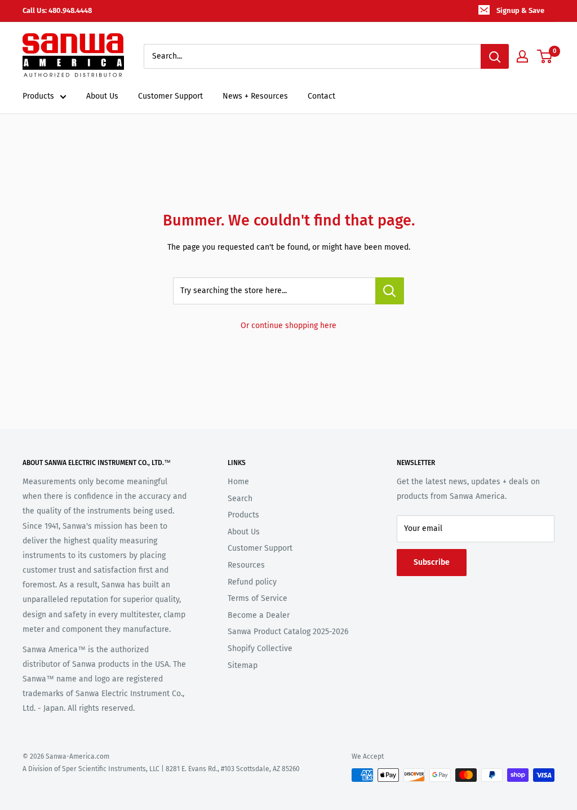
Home (238, 481)
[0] (545, 56)
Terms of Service (257, 598)
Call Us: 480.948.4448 (57, 10)
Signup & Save (520, 10)
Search (240, 498)
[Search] (495, 56)
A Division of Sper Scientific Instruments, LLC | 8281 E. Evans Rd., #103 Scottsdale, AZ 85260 (161, 769)
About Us (102, 96)
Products (38, 96)
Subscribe (432, 562)
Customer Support (170, 96)
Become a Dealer (259, 615)
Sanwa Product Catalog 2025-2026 (288, 631)
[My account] (522, 56)
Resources (246, 565)
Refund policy (252, 582)
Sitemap (243, 665)
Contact (321, 96)
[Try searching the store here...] (389, 290)
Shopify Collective (260, 648)
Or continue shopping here (288, 325)
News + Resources (255, 96)
